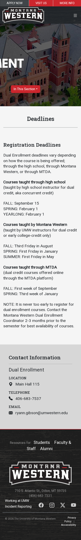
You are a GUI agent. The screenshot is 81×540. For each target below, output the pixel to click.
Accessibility (68, 524)
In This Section (24, 89)
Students (42, 442)
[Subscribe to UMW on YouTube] (73, 506)
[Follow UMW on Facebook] (41, 506)
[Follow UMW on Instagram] (52, 506)
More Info (67, 3)
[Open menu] (75, 15)
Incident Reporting (18, 506)
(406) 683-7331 (40, 496)
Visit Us (41, 3)
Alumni (46, 448)
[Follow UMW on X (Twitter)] (63, 506)
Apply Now (14, 3)
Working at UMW (17, 501)
